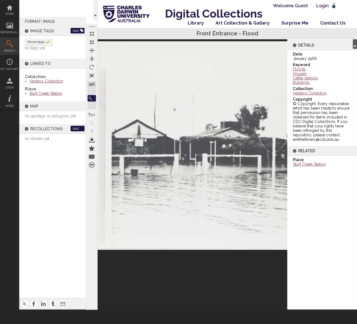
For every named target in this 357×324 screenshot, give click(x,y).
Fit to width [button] (91, 50)
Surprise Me (294, 23)
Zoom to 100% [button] (91, 75)
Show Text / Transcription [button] (91, 115)
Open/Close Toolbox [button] (95, 10)
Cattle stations (305, 78)
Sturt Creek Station (45, 93)
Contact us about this (91, 157)
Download (91, 140)
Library (196, 23)
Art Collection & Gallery (243, 23)
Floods (299, 69)
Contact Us (333, 23)
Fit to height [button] (91, 59)
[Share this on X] (24, 300)
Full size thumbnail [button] (91, 34)
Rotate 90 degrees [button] (91, 67)
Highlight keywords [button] (91, 131)
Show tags (36, 42)
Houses (300, 73)
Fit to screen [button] (91, 42)
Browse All (10, 32)
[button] (92, 98)
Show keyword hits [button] (91, 123)
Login (9, 87)
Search (9, 50)
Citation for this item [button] (91, 165)
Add (76, 31)
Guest (301, 5)
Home (9, 13)
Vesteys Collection (46, 81)
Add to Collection (91, 148)
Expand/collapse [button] (355, 44)
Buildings (301, 82)
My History (9, 69)
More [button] (10, 105)
